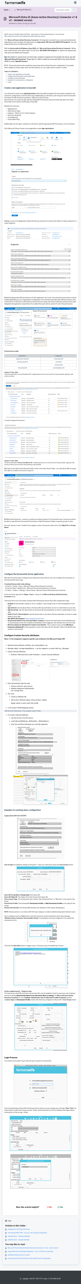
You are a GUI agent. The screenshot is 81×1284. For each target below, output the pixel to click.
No (50, 1207)
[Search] (74, 10)
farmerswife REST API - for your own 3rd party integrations (27, 1233)
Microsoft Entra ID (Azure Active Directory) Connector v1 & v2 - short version (33, 1248)
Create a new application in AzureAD (19, 74)
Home (6, 10)
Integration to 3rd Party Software (19, 1229)
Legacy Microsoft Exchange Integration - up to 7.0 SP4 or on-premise (30, 1251)
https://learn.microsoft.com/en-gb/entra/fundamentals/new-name (24, 36)
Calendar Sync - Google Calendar (18, 1240)
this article (11, 57)
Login (9, 82)
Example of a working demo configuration (20, 80)
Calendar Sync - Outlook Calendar (19, 1236)
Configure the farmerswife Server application (21, 76)
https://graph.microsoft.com (34, 618)
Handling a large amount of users (19, 1255)
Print (9, 1221)
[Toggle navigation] (75, 2)
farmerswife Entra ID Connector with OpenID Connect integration (29, 1258)
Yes (61, 1207)
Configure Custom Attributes (16, 78)
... (12, 10)
